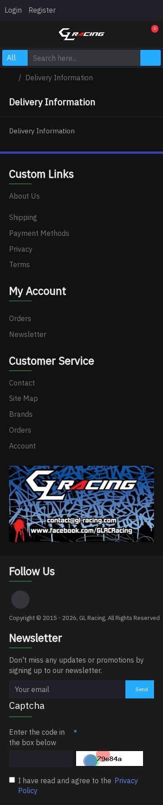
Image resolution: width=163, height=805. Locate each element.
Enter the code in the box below (37, 737)
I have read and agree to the (78, 785)
